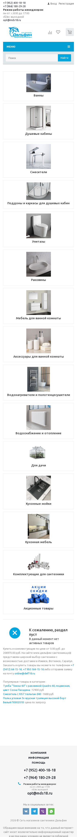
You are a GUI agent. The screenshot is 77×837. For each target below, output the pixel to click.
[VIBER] (43, 811)
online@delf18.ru (25, 673)
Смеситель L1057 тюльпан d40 (22, 694)
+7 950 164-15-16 (33, 669)
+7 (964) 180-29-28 (14, 6)
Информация (38, 757)
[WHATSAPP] (51, 811)
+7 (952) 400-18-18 (14, 2)
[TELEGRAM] (34, 811)
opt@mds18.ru (12, 20)
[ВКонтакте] (26, 811)
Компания (38, 752)
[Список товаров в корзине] (70, 35)
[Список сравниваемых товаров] (50, 34)
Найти (64, 57)
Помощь (38, 762)
